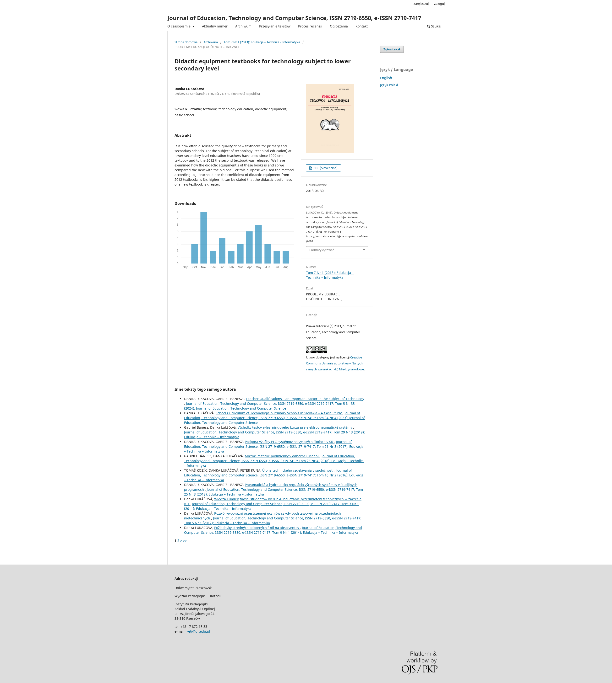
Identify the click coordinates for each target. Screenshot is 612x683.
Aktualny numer (215, 26)
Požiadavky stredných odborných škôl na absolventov (257, 527)
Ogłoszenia (339, 26)
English (386, 77)
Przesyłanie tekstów (274, 26)
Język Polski (389, 85)
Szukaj (435, 26)
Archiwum (243, 26)
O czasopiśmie (179, 26)
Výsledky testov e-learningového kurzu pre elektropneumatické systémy (295, 427)
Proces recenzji (310, 26)
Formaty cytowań (321, 250)
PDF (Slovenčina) (325, 168)
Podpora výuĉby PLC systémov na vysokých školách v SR (289, 441)
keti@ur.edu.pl (198, 631)
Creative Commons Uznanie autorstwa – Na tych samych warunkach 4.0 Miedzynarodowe (335, 363)
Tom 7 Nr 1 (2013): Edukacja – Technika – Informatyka (262, 42)
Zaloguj (439, 3)
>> (185, 540)
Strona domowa (186, 42)
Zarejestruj (421, 3)
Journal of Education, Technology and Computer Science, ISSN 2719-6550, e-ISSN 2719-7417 (294, 18)
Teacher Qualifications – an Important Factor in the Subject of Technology (305, 398)
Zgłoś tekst (391, 49)
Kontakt (361, 26)
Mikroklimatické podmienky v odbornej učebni (282, 456)
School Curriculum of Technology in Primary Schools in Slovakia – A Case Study (279, 413)
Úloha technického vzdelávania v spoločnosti (298, 470)
